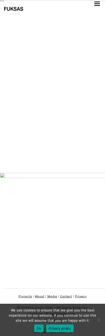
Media (52, 296)
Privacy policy (60, 328)
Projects (25, 296)
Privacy (81, 296)
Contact (66, 296)
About (39, 296)
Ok (39, 328)
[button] (97, 4)
